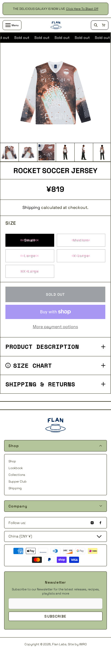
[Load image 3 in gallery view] (46, 152)
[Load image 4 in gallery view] (65, 152)
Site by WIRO (77, 644)
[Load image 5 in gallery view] (83, 152)
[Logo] (56, 25)
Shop (12, 461)
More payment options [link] (55, 326)
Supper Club (18, 481)
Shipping (31, 207)
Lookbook (16, 468)
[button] (103, 25)
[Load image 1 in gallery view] (9, 152)
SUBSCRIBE (55, 616)
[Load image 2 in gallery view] (28, 152)
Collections (17, 475)
